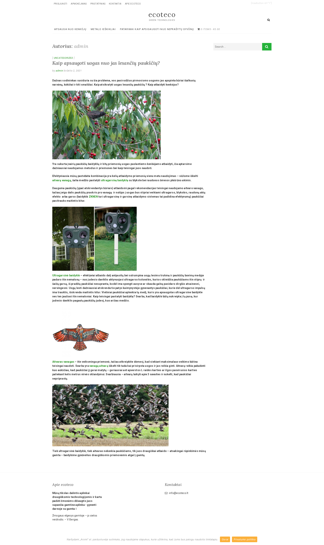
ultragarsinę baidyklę (114, 180)
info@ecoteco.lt (178, 493)
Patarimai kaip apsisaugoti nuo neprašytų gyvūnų (157, 29)
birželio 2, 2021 (73, 70)
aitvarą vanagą (61, 180)
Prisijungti (60, 3)
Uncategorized (63, 58)
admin (59, 70)
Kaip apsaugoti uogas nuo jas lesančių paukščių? (106, 63)
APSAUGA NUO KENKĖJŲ (70, 29)
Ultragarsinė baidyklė (66, 275)
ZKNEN (93, 196)
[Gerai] (319, 539)
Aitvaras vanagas (63, 361)
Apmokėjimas (79, 3)
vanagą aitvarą (98, 365)
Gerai (225, 539)
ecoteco (162, 14)
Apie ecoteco (133, 3)
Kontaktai (115, 3)
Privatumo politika (244, 539)
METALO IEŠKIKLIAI (103, 29)
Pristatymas (97, 3)
